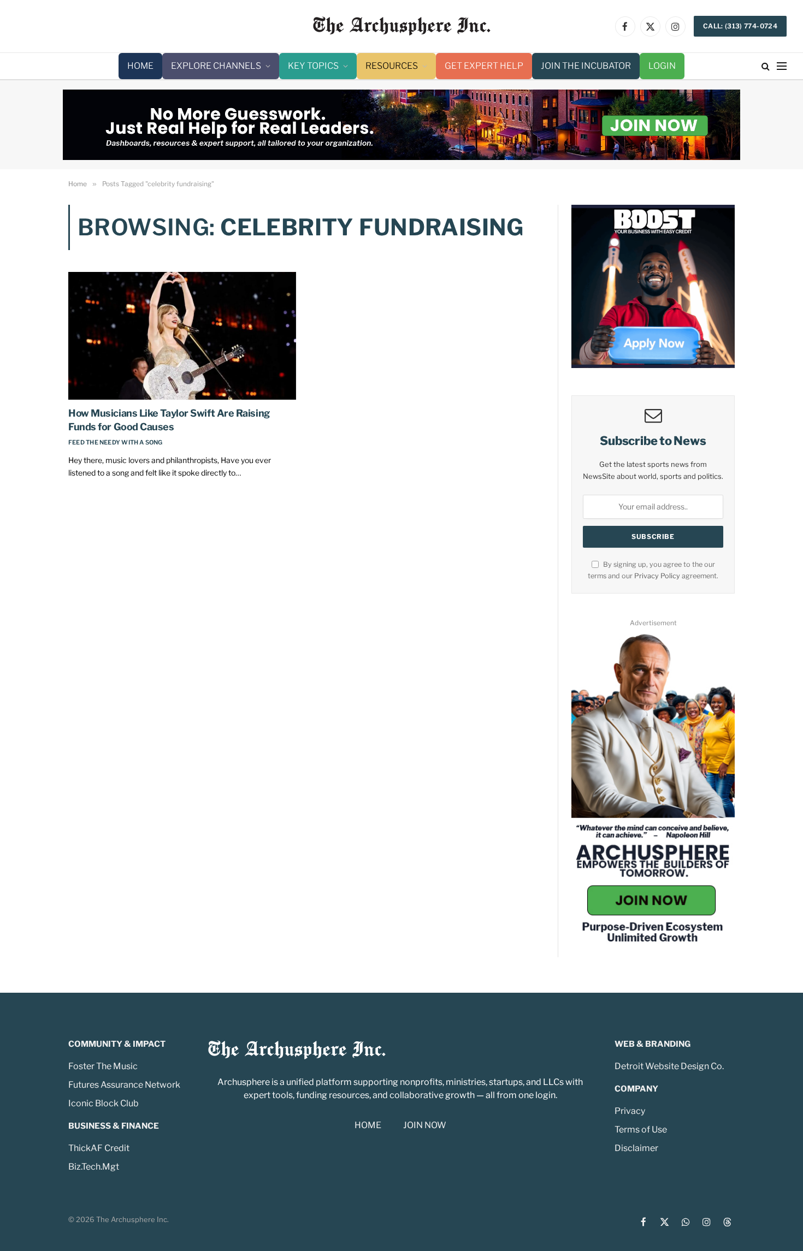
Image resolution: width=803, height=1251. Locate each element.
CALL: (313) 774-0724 (740, 26)
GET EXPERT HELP (484, 66)
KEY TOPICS (313, 66)
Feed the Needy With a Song (115, 442)
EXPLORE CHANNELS (216, 66)
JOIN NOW (424, 1125)
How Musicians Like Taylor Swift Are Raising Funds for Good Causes (169, 419)
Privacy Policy (657, 576)
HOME (140, 66)
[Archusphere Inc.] (401, 26)
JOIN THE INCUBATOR (586, 66)
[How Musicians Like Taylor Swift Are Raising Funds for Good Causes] (182, 336)
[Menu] (782, 66)
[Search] (765, 66)
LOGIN (662, 66)
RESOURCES (391, 66)
